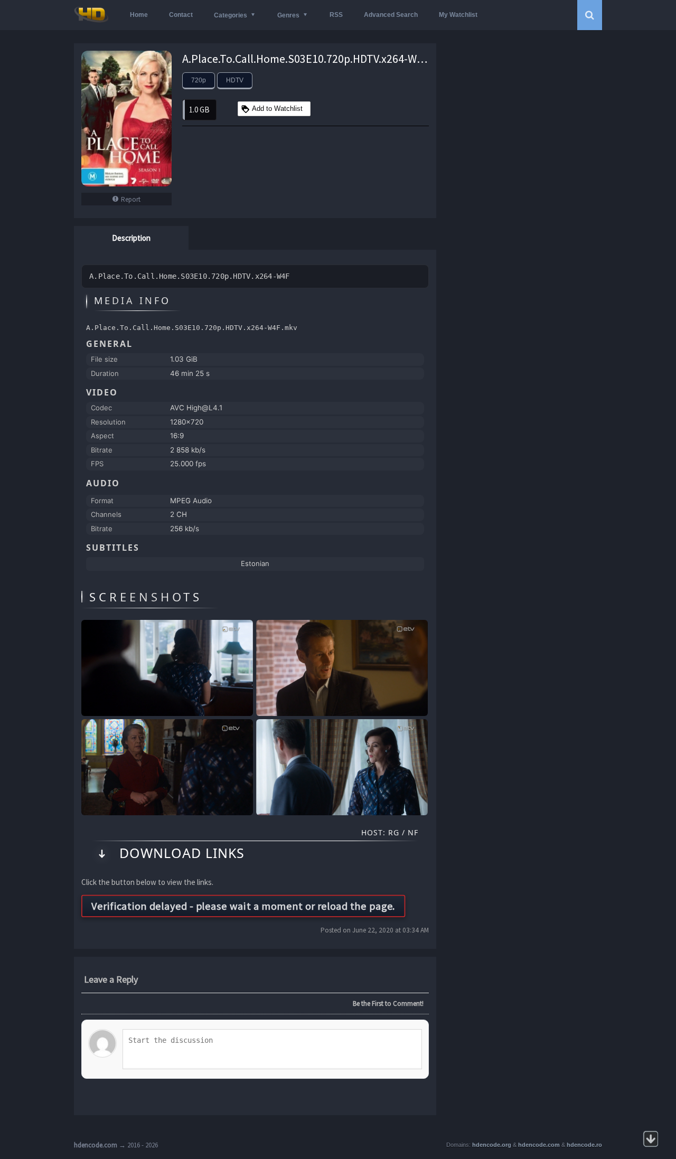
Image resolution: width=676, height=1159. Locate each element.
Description (131, 238)
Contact (181, 14)
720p (198, 80)
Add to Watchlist (277, 108)
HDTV (234, 80)
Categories (230, 15)
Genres (288, 15)
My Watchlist (458, 14)
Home (139, 14)
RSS (336, 14)
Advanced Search (391, 14)
